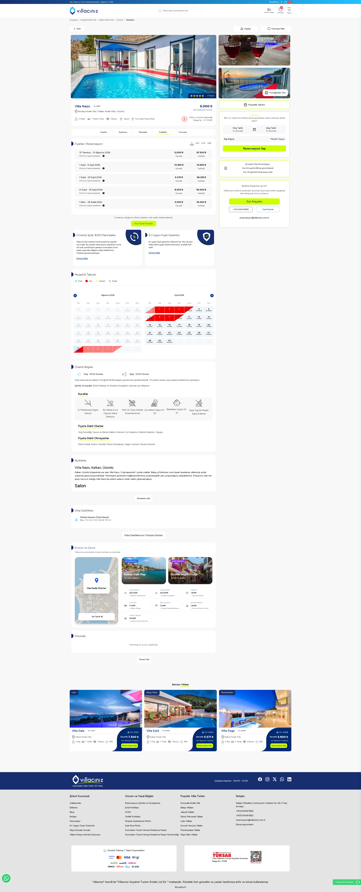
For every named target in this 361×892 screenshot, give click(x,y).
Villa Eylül (153, 730)
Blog (72, 812)
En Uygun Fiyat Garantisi (82, 825)
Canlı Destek (267, 209)
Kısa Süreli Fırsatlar (143, 223)
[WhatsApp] (6, 878)
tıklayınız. (145, 385)
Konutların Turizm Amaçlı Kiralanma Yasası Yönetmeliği (152, 834)
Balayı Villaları (186, 807)
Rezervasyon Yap (254, 148)
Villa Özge (228, 730)
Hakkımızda (75, 803)
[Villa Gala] (106, 709)
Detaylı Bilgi (82, 258)
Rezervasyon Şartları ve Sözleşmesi (142, 803)
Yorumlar (183, 132)
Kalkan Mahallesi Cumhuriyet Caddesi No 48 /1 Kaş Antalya (261, 805)
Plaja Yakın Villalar (188, 834)
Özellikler (163, 132)
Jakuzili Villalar (187, 812)
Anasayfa (74, 20)
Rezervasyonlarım (244, 824)
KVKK (128, 812)
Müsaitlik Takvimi (256, 104)
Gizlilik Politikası (132, 816)
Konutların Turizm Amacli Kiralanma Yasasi (145, 830)
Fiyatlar (103, 132)
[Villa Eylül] (180, 709)
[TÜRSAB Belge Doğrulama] (230, 854)
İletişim (73, 816)
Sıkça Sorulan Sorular (80, 830)
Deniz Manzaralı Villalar (191, 816)
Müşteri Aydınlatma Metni (138, 821)
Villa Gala (78, 730)
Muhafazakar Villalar (190, 830)
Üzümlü (120, 20)
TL (192, 143)
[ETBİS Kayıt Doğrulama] (256, 857)
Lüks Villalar (186, 821)
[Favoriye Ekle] (139, 692)
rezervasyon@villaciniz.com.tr (254, 217)
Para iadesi (75, 821)
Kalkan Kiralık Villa (106, 20)
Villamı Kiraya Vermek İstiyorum (85, 834)
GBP (209, 143)
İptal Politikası (132, 807)
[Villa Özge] (255, 709)
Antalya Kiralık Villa (88, 20)
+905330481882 (244, 815)
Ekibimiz (74, 807)
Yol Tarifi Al (97, 616)
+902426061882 (241, 209)
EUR (203, 143)
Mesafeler (143, 132)
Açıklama (123, 132)
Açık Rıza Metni (132, 825)
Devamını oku (143, 498)
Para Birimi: (275, 2)
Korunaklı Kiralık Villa (190, 803)
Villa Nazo (130, 20)
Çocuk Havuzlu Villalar (191, 825)
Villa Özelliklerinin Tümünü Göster (143, 535)
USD (197, 143)
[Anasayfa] (84, 10)
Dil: (285, 2)
